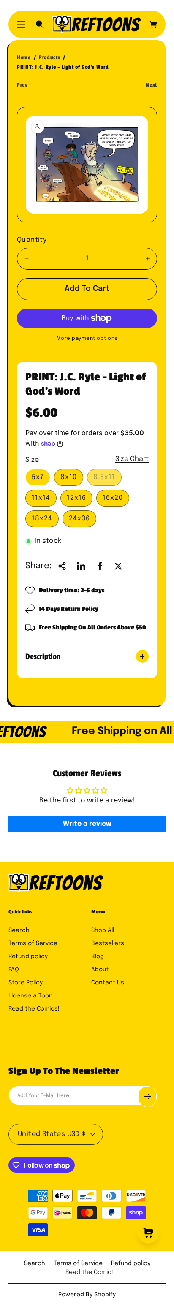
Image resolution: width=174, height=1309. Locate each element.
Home (24, 57)
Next (151, 84)
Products (49, 57)
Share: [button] (38, 565)
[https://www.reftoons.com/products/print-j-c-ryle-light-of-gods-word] (81, 566)
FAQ (13, 970)
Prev (22, 84)
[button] (21, 24)
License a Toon (30, 996)
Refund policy (28, 956)
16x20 (113, 497)
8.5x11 (106, 479)
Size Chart (132, 459)
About (100, 970)
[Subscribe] (147, 1096)
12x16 (76, 497)
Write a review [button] (87, 823)
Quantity (31, 240)
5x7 (38, 477)
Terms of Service (32, 943)
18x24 (42, 518)
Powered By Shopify (87, 1295)
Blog (97, 956)
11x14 (41, 497)
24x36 (79, 518)
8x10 (68, 477)
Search (19, 930)
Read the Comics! (34, 1009)
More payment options (87, 338)
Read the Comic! (89, 1272)
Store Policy (25, 983)
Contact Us (107, 983)
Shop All (102, 930)
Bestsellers (107, 943)
